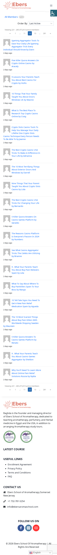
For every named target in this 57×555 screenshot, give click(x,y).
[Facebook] (21, 528)
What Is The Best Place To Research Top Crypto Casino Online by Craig (25, 113)
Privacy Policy (15, 468)
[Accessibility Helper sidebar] (53, 13)
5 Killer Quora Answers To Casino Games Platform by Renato (24, 339)
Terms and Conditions (19, 472)
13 (35, 33)
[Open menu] (51, 5)
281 (44, 33)
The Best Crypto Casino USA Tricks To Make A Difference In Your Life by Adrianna (26, 153)
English (37, 552)
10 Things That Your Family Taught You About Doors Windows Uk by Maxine (24, 96)
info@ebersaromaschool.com (22, 506)
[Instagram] (28, 528)
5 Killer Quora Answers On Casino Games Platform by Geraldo (24, 219)
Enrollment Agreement (20, 464)
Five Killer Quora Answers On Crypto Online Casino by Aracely (25, 63)
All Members (14, 16)
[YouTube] (36, 528)
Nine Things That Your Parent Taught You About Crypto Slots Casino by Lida (26, 186)
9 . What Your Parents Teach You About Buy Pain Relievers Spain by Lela (25, 270)
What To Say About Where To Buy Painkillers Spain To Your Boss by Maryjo (25, 286)
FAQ (10, 476)
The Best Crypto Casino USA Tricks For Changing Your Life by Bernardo (25, 203)
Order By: (23, 23)
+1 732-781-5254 (16, 501)
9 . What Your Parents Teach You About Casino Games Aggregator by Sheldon (25, 356)
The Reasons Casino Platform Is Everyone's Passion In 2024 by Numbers (25, 236)
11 (24, 33)
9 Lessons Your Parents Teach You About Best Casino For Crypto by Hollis (25, 80)
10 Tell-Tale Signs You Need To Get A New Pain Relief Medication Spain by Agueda (26, 303)
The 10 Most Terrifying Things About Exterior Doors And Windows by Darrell (26, 169)
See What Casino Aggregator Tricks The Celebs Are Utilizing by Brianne (26, 253)
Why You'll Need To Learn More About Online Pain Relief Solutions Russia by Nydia (26, 373)
